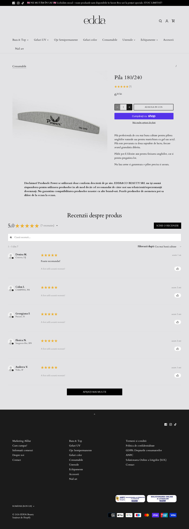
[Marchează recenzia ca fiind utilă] (177, 268)
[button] (57, 225)
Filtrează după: (146, 246)
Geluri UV (74, 445)
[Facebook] (13, 3)
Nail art (73, 479)
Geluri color (75, 455)
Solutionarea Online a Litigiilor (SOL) (146, 460)
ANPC (129, 455)
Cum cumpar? (19, 445)
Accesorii (74, 474)
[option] (59, 118)
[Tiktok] (23, 3)
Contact (16, 460)
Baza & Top (75, 441)
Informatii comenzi (22, 450)
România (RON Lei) (22, 506)
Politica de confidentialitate (140, 445)
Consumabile (19, 66)
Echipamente (76, 469)
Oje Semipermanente (80, 450)
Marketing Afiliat (21, 441)
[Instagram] (18, 3)
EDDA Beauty (27, 514)
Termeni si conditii (136, 441)
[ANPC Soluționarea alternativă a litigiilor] (130, 498)
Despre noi (18, 455)
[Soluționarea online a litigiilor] (162, 498)
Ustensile (74, 464)
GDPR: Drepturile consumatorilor (144, 450)
